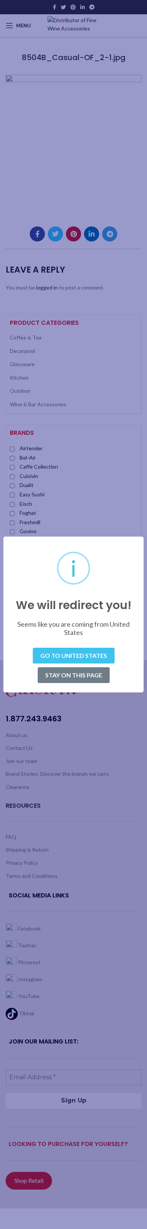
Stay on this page (73, 675)
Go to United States (73, 655)
